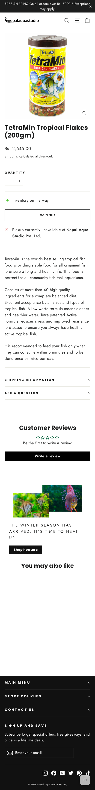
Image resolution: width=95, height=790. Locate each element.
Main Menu (17, 682)
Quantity (15, 172)
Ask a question (22, 393)
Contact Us (19, 709)
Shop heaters (26, 549)
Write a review (47, 456)
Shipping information (30, 380)
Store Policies (23, 696)
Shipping (11, 156)
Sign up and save (26, 725)
